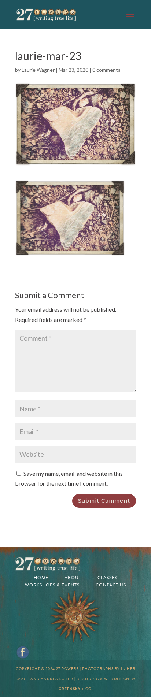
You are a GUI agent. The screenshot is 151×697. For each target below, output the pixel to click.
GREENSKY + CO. (76, 689)
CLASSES (107, 577)
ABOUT (73, 577)
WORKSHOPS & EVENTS (52, 585)
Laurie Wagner (38, 70)
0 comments (106, 70)
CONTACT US (111, 585)
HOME (41, 577)
